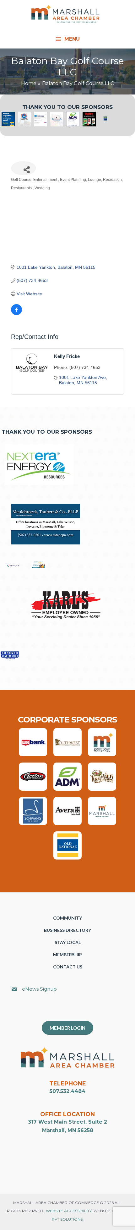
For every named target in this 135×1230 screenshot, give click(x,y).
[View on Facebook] (16, 313)
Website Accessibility (69, 1210)
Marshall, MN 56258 (67, 1130)
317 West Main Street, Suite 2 (67, 1122)
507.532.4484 (67, 1091)
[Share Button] (23, 168)
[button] (70, 1010)
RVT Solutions (67, 1219)
